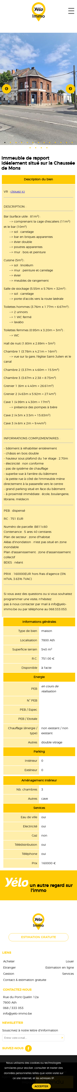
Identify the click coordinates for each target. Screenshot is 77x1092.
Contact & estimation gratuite (24, 979)
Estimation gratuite (38, 937)
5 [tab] (27, 142)
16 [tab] (41, 148)
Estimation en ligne (59, 967)
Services (68, 973)
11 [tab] (61, 142)
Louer (70, 961)
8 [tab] (44, 142)
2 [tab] (10, 142)
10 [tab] (55, 142)
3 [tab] (16, 142)
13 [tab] (72, 142)
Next (70, 89)
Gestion (8, 973)
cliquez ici (17, 191)
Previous (6, 89)
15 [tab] (36, 148)
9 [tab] (50, 142)
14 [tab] (30, 148)
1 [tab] (5, 142)
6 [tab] (33, 142)
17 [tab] (47, 148)
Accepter (41, 1086)
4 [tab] (22, 142)
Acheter (9, 961)
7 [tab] (38, 142)
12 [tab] (66, 142)
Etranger (9, 967)
